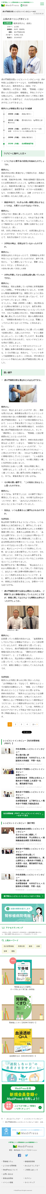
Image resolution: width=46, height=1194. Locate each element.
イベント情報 (8, 1182)
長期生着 (21, 946)
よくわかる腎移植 (9, 1166)
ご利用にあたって (31, 1170)
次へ (34, 724)
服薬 (30, 946)
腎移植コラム (8, 1161)
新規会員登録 (8, 1178)
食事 (5, 951)
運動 (13, 951)
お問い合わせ (8, 1174)
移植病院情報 (30, 1161)
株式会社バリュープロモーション (25, 1150)
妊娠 (38, 946)
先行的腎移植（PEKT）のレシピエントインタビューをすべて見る (22, 814)
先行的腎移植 (9, 946)
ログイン (28, 1178)
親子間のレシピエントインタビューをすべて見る (22, 896)
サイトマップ (30, 1182)
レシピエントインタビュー (33, 1119)
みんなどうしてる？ (13, 1119)
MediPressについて (10, 1170)
